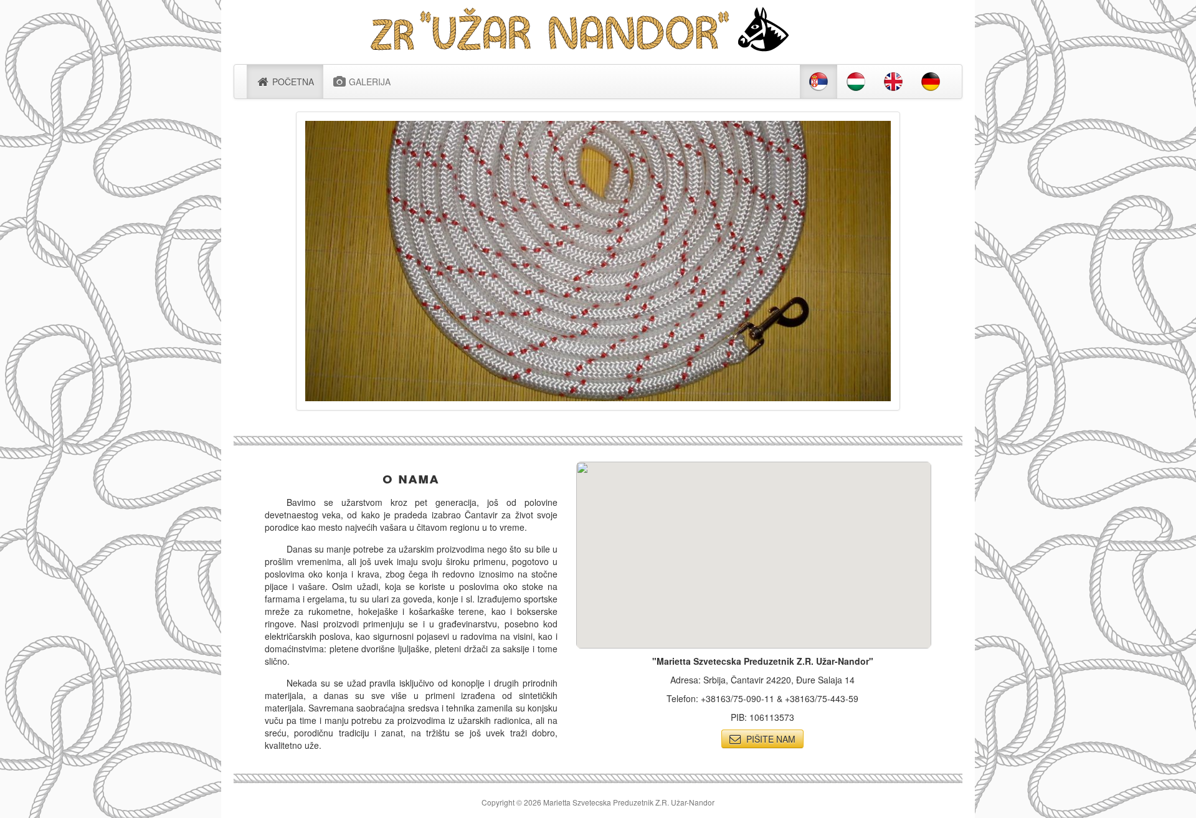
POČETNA (292, 81)
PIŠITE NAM (768, 739)
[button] (753, 547)
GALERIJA (368, 81)
